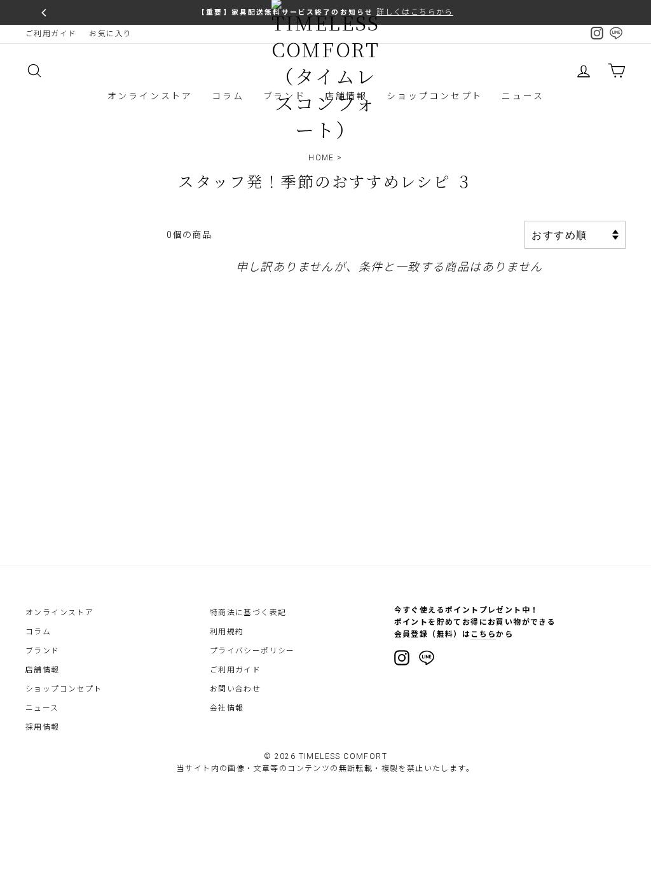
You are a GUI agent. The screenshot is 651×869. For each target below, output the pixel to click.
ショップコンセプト (435, 96)
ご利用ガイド (50, 33)
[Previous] (44, 12)
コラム (227, 96)
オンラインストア (150, 96)
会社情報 (227, 708)
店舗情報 (42, 669)
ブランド (42, 650)
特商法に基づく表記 (248, 612)
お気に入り (110, 33)
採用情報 (42, 727)
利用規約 (227, 631)
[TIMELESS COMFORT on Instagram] (401, 657)
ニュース (523, 96)
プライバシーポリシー (252, 650)
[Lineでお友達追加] (426, 659)
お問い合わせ (235, 689)
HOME (321, 157)
